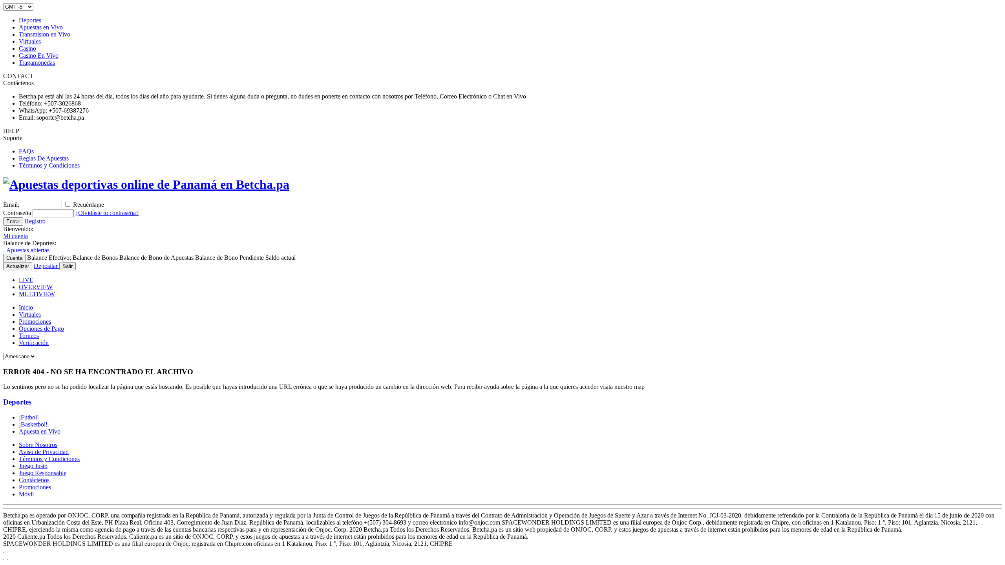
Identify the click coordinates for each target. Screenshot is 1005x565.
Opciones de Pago (41, 328)
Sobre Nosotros (38, 444)
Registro (35, 221)
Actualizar (17, 266)
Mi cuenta (15, 236)
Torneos (29, 335)
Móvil (26, 494)
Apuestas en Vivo (41, 27)
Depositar (46, 265)
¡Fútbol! (29, 417)
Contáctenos (34, 480)
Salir (67, 266)
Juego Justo (33, 466)
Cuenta (14, 258)
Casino (27, 48)
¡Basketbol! (33, 424)
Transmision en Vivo (44, 34)
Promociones (35, 321)
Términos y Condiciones (49, 165)
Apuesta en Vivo (39, 431)
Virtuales (30, 41)
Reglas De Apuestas (44, 158)
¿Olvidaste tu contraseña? (107, 213)
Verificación (34, 342)
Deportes (30, 20)
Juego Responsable (42, 473)
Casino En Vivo (38, 55)
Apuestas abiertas (26, 250)
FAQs (26, 151)
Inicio (26, 307)
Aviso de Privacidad (44, 451)
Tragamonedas (37, 62)
